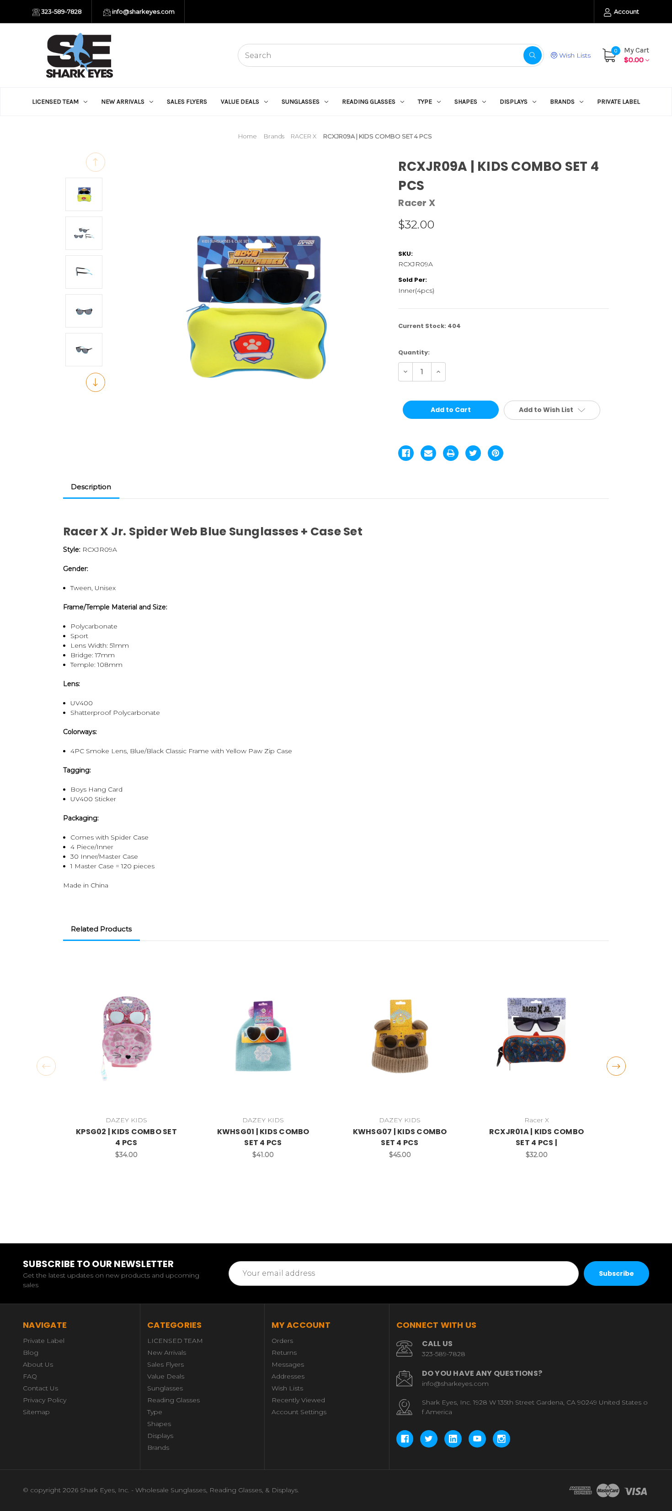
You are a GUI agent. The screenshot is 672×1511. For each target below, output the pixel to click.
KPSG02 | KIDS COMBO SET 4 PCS (126, 1137)
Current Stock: (429, 326)
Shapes (465, 102)
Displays (514, 102)
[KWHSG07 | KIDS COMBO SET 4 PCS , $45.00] (400, 1036)
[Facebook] (406, 453)
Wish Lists (574, 55)
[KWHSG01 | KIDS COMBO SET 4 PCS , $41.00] (263, 1036)
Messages (288, 1364)
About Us (38, 1364)
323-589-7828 (61, 11)
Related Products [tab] (101, 929)
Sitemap (36, 1412)
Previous (95, 162)
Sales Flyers (187, 102)
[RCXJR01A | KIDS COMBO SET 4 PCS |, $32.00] (536, 1036)
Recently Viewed (298, 1400)
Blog (30, 1352)
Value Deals (240, 102)
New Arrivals (122, 102)
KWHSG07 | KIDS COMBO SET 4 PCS (400, 1137)
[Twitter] (473, 453)
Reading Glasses (368, 102)
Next (95, 382)
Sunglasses (301, 102)
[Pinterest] (495, 453)
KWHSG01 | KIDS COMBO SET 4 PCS (263, 1137)
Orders (282, 1341)
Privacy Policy (44, 1400)
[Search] (532, 55)
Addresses (288, 1376)
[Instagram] (501, 1439)
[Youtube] (477, 1439)
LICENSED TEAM (55, 102)
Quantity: (414, 352)
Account (626, 11)
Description (91, 486)
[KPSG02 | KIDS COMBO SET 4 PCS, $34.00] (126, 1036)
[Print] (451, 453)
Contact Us (40, 1388)
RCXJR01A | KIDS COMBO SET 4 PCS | (536, 1137)
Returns (284, 1352)
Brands (562, 102)
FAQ (30, 1376)
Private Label (618, 102)
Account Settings (299, 1412)
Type (425, 102)
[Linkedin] (453, 1439)
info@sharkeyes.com (143, 11)
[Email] (428, 453)
